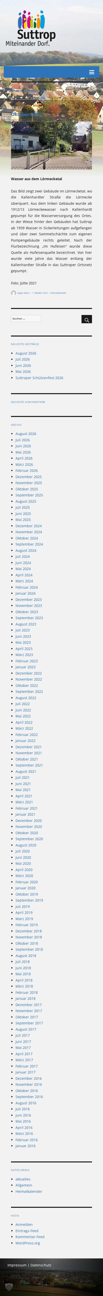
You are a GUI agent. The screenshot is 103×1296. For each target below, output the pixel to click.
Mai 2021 (23, 789)
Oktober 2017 (27, 1017)
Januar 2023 (26, 667)
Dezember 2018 (29, 931)
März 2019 (24, 918)
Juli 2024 (23, 556)
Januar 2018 (26, 998)
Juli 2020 (23, 851)
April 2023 (24, 648)
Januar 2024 (26, 593)
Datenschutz (41, 1265)
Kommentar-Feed (30, 1236)
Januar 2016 (26, 1145)
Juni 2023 (23, 636)
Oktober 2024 (27, 538)
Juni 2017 (23, 1041)
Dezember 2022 (29, 673)
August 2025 (26, 501)
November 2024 (29, 531)
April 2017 (24, 1053)
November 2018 (29, 937)
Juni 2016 (23, 1115)
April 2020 (24, 869)
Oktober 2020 (27, 832)
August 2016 (26, 1103)
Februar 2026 (27, 470)
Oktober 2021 (27, 759)
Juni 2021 (23, 783)
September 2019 (29, 900)
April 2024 (24, 575)
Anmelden (24, 1224)
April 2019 (24, 912)
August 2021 (26, 771)
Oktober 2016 (27, 1090)
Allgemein (24, 1185)
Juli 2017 (23, 1035)
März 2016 (24, 1133)
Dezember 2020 (29, 820)
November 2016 (29, 1084)
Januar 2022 (26, 740)
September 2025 (29, 495)
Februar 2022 (27, 734)
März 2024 (24, 581)
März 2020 (24, 875)
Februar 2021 (27, 808)
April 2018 (24, 980)
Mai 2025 (23, 519)
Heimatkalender (58, 292)
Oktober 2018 (27, 943)
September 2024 (29, 544)
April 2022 (24, 722)
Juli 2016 (23, 1109)
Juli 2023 (23, 630)
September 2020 (29, 838)
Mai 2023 (23, 642)
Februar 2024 (27, 587)
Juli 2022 (23, 703)
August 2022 (26, 697)
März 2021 (24, 802)
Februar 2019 (27, 924)
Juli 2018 (23, 961)
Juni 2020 (23, 857)
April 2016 (24, 1127)
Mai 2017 (23, 1047)
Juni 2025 (23, 513)
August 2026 (26, 353)
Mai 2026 (23, 371)
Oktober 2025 (27, 489)
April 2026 (24, 458)
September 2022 (29, 691)
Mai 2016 (23, 1121)
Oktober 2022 (26, 114)
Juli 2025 (23, 507)
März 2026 (24, 464)
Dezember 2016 (29, 1078)
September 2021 (29, 765)
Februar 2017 (27, 1066)
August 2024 (26, 550)
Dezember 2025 (29, 476)
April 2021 (24, 796)
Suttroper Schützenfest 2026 (39, 377)
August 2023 (26, 624)
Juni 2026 (23, 365)
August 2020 (26, 845)
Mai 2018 (23, 973)
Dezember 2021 (29, 746)
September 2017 (29, 1023)
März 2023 (24, 654)
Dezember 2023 (29, 599)
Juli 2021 (23, 777)
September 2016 (29, 1096)
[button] (9, 1287)
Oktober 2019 (27, 894)
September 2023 (29, 617)
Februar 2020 (27, 882)
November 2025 (29, 482)
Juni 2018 (23, 967)
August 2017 (26, 1029)
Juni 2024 (23, 562)
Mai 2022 (23, 716)
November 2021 (29, 752)
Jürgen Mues (23, 292)
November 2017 (29, 1010)
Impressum (17, 1265)
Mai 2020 (23, 863)
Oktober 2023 (27, 611)
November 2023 (29, 605)
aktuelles (23, 1179)
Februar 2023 (27, 661)
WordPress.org (28, 1243)
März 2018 (24, 986)
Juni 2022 (23, 710)
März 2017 (24, 1059)
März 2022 (24, 728)
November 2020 (29, 826)
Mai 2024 (23, 568)
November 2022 (29, 679)
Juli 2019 (23, 906)
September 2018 (29, 949)
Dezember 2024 (29, 525)
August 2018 (26, 955)
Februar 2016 (27, 1139)
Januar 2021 (26, 814)
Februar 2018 (27, 992)
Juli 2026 (23, 359)
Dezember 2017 (29, 1004)
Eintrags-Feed (27, 1230)
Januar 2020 (26, 888)
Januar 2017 (26, 1072)
